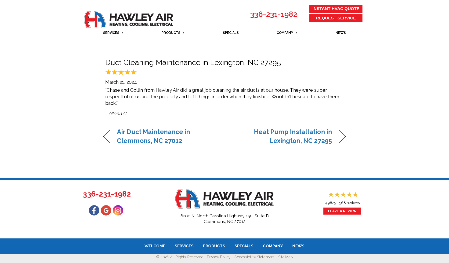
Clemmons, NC (218, 221)
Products (171, 33)
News (341, 33)
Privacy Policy (219, 257)
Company (285, 33)
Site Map (285, 257)
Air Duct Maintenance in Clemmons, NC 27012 (153, 136)
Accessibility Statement (254, 257)
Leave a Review (342, 211)
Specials (231, 33)
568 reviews (349, 203)
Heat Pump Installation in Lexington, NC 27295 (282, 136)
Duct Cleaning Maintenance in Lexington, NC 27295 (193, 62)
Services (111, 33)
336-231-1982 (273, 14)
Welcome (155, 246)
